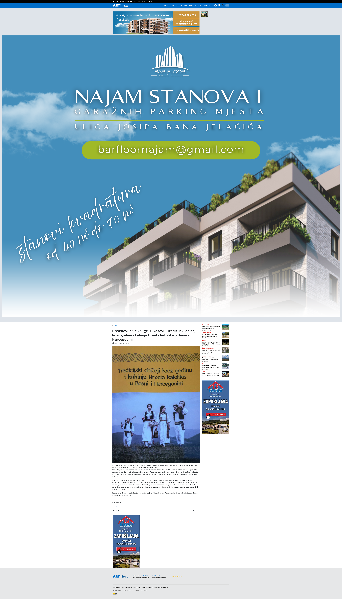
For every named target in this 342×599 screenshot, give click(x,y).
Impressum (144, 590)
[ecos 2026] (204, 14)
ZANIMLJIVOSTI (208, 5)
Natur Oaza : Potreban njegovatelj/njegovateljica (210, 366)
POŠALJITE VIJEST (147, 1)
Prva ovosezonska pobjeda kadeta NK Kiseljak (211, 327)
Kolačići (137, 590)
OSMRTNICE (128, 1)
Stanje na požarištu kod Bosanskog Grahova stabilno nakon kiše (211, 358)
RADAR (122, 1)
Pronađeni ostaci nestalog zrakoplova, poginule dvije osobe (210, 374)
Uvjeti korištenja (117, 590)
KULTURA (179, 5)
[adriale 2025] (156, 22)
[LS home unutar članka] (126, 541)
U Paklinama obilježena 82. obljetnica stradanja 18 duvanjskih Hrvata (211, 335)
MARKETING (137, 1)
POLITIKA (198, 5)
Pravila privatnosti (128, 590)
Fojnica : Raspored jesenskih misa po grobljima (211, 350)
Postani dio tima (177, 576)
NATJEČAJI (115, 1)
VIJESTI (166, 5)
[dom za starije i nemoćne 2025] (171, 176)
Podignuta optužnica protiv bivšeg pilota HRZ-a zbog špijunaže (211, 343)
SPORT (172, 5)
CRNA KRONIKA (189, 5)
